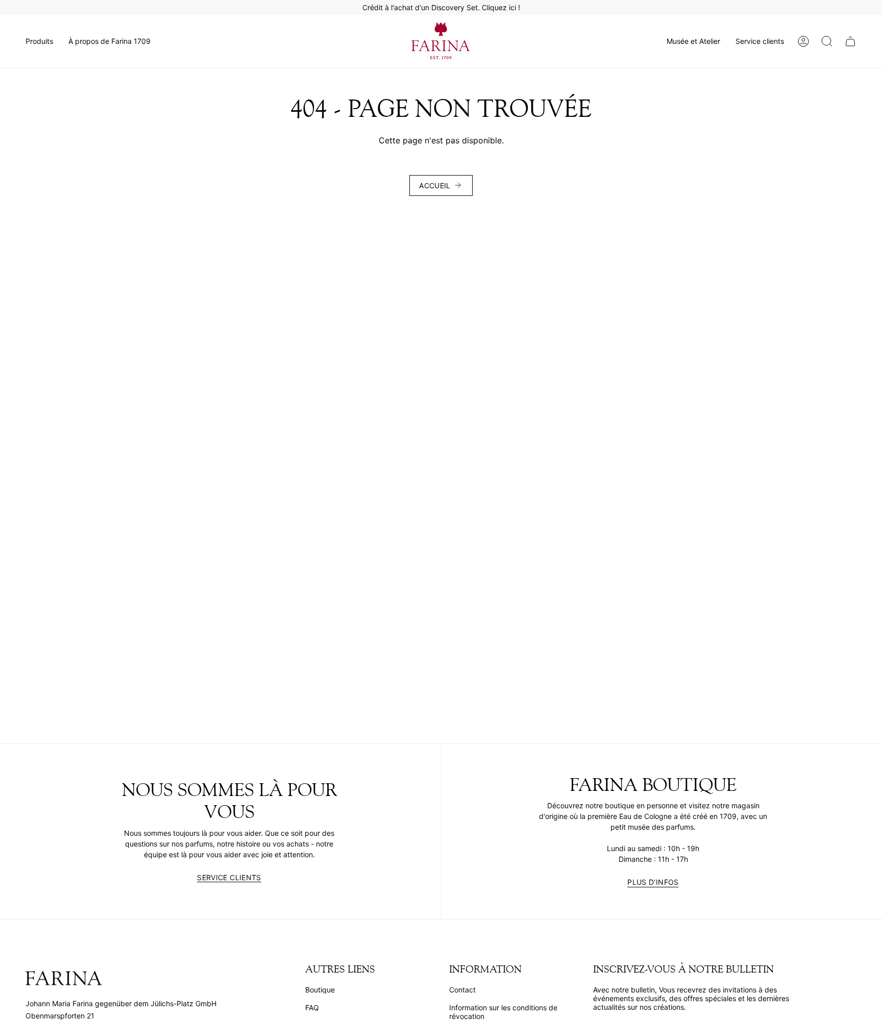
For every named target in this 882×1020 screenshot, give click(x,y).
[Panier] (850, 41)
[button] (39, 41)
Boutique (320, 989)
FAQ (312, 1007)
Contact (462, 989)
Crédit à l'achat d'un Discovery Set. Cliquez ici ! (441, 7)
